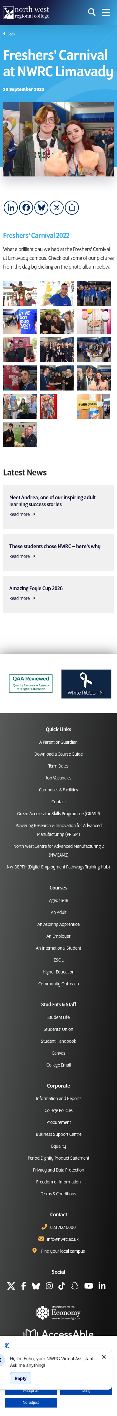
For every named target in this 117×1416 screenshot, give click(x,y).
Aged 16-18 (58, 900)
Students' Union (58, 1029)
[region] (53, 1361)
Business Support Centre (58, 1134)
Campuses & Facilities (58, 790)
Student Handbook (58, 1041)
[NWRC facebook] (23, 1287)
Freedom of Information (58, 1182)
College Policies (59, 1110)
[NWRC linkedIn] (102, 1287)
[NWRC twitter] (11, 1287)
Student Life (58, 1017)
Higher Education (59, 972)
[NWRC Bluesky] (36, 1287)
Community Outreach (58, 984)
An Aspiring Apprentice (58, 924)
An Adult (58, 912)
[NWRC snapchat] (75, 1287)
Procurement (58, 1122)
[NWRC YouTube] (88, 1287)
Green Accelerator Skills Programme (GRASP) (58, 813)
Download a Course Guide (58, 754)
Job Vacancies (58, 778)
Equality (58, 1146)
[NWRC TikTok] (61, 1287)
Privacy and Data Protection (58, 1170)
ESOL (59, 960)
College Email (58, 1065)
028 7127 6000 (63, 1227)
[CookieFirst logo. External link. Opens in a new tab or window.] (7, 1345)
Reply (21, 1378)
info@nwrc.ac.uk (63, 1239)
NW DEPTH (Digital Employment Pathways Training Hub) (58, 867)
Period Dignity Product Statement (58, 1158)
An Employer (58, 936)
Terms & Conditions (58, 1194)
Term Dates (58, 766)
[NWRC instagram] (49, 1287)
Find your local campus (63, 1251)
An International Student (58, 948)
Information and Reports (58, 1098)
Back (11, 34)
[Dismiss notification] (104, 1356)
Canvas (58, 1053)
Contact (58, 802)
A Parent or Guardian (58, 742)
